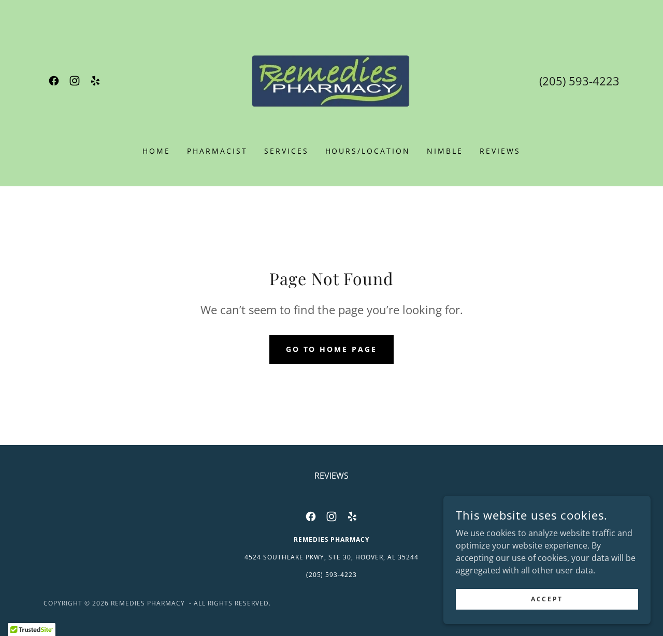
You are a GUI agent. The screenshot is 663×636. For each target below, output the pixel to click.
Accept (547, 599)
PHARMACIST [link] (217, 151)
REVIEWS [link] (500, 151)
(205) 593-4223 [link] (579, 80)
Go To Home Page (332, 349)
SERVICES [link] (286, 151)
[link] (54, 80)
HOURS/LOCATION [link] (368, 151)
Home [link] (156, 151)
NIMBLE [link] (445, 151)
